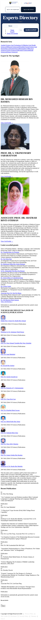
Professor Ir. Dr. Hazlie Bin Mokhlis (12, 466)
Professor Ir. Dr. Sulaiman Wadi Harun (12, 332)
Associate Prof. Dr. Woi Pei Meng (11, 293)
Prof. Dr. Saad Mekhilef (8, 354)
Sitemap (33, 616)
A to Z (3, 619)
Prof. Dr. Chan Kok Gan (8, 399)
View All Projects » (6, 302)
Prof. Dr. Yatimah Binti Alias (9, 433)
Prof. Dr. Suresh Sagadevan (9, 377)
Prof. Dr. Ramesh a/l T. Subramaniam (12, 388)
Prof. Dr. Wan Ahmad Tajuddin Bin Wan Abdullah (16, 343)
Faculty (12, 32)
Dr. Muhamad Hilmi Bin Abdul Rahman (13, 264)
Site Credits (4, 616)
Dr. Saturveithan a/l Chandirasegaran (12, 278)
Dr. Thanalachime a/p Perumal (10, 252)
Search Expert (31, 30)
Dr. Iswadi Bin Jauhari (7, 365)
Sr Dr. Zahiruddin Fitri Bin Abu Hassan (13, 271)
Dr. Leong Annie (6, 286)
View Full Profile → (7, 122)
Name (12, 30)
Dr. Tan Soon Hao (6, 259)
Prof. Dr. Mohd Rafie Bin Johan (10, 421)
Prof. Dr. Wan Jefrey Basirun (9, 444)
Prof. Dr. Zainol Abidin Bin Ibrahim (11, 455)
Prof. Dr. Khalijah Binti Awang (10, 410)
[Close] (1, 604)
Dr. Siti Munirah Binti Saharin (10, 300)
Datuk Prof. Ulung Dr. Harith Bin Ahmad (13, 321)
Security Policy (24, 616)
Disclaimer (13, 616)
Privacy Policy (29, 614)
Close (3, 606)
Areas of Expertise (12, 33)
